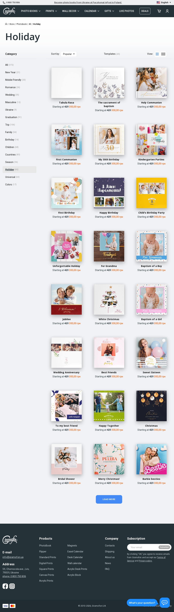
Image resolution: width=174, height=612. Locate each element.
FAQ (107, 569)
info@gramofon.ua (13, 557)
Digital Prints (46, 563)
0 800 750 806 (13, 2)
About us (110, 557)
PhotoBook (45, 545)
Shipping (109, 551)
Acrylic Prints (46, 580)
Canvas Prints (46, 575)
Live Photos (126, 11)
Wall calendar (74, 563)
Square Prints (46, 569)
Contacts (110, 545)
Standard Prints (47, 557)
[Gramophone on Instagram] (12, 586)
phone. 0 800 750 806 (14, 576)
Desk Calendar (75, 557)
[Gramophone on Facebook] (5, 586)
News (108, 563)
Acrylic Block (74, 575)
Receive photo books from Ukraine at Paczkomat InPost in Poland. (88, 2)
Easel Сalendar (75, 551)
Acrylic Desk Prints (77, 569)
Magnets (72, 545)
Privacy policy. (145, 561)
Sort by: (55, 54)
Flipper (42, 551)
